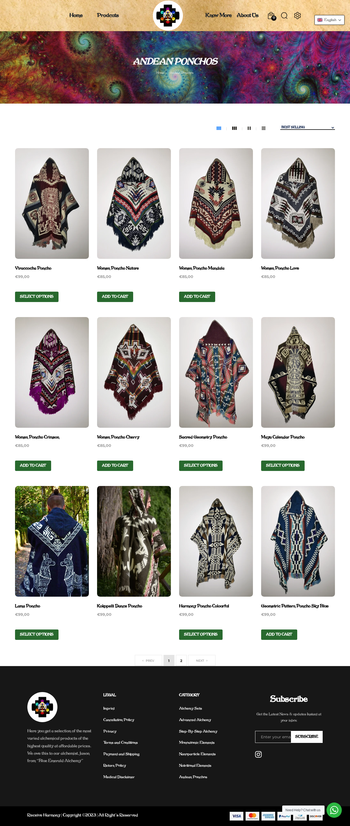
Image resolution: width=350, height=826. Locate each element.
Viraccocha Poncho (33, 268)
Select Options (37, 297)
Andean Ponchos (193, 777)
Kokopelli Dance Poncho (119, 606)
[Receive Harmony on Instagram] (258, 754)
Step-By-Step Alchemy (198, 732)
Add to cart (115, 297)
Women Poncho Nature (118, 268)
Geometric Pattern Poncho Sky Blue (295, 606)
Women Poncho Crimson (37, 437)
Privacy (109, 732)
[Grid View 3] (237, 128)
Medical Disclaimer (119, 777)
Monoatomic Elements (197, 743)
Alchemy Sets (190, 709)
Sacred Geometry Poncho (203, 437)
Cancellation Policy (118, 720)
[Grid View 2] (252, 128)
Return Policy (114, 766)
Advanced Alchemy (195, 720)
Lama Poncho (27, 606)
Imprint (109, 709)
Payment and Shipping (121, 754)
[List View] (264, 128)
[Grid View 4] (222, 128)
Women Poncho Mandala (201, 268)
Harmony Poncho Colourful (204, 606)
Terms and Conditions (120, 743)
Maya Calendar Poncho (283, 437)
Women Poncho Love (280, 268)
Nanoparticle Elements (197, 754)
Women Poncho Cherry (118, 437)
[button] (329, 20)
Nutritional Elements (195, 766)
